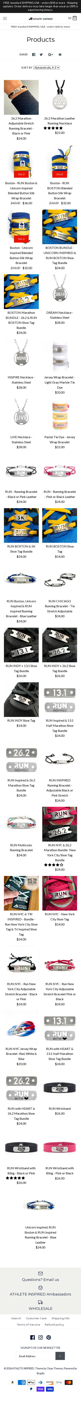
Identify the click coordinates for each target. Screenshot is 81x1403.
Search (16, 1318)
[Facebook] (32, 1337)
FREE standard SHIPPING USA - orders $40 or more (40, 26)
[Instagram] (40, 1337)
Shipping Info (61, 1318)
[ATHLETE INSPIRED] (40, 18)
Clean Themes (55, 1368)
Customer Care (36, 1318)
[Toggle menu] (5, 18)
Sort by (26, 67)
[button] (53, 128)
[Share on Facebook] (33, 54)
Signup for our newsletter (40, 1347)
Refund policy (54, 1324)
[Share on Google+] (50, 54)
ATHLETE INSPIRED (23, 1368)
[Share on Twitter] (41, 54)
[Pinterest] (48, 1337)
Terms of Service (28, 1324)
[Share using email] (60, 54)
